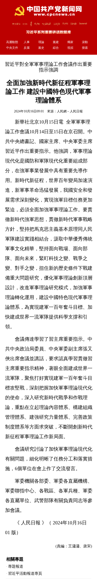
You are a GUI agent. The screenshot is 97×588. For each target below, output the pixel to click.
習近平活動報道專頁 (25, 573)
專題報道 (15, 566)
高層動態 (12, 42)
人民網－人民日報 (70, 111)
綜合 (56, 47)
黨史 (41, 47)
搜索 (85, 47)
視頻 (70, 47)
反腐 (27, 47)
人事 (27, 42)
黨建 (56, 42)
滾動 (85, 42)
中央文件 (12, 47)
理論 (41, 42)
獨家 (70, 42)
